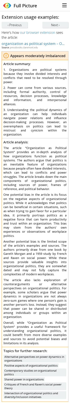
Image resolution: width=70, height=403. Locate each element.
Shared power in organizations (24, 379)
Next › (55, 25)
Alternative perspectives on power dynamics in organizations (34, 358)
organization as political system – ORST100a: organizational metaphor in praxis (33, 43)
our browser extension (37, 32)
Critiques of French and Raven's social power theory (33, 386)
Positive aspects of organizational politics (31, 365)
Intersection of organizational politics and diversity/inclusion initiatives (31, 395)
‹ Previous (15, 25)
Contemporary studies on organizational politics (30, 372)
